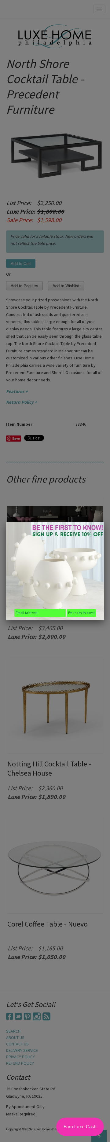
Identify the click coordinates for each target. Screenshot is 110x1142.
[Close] (103, 521)
